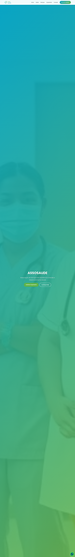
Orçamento (49, 2)
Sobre (37, 2)
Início (32, 2)
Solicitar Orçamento (31, 284)
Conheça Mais (45, 284)
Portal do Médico (65, 2)
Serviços (42, 2)
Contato (56, 2)
